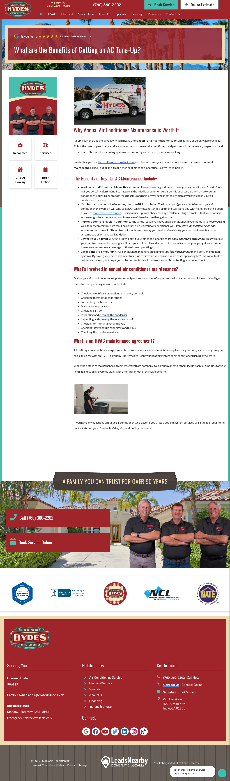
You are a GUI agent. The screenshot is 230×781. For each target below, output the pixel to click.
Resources (154, 14)
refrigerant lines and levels (109, 323)
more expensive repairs (107, 213)
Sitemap (82, 765)
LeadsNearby (190, 763)
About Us (105, 14)
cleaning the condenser (113, 314)
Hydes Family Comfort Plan (116, 162)
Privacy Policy (66, 765)
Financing (137, 14)
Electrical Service (100, 683)
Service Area (86, 14)
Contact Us (173, 14)
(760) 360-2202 (107, 5)
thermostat (100, 297)
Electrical (67, 14)
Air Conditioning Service (106, 677)
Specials (121, 14)
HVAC (52, 14)
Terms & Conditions (43, 765)
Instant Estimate (100, 706)
